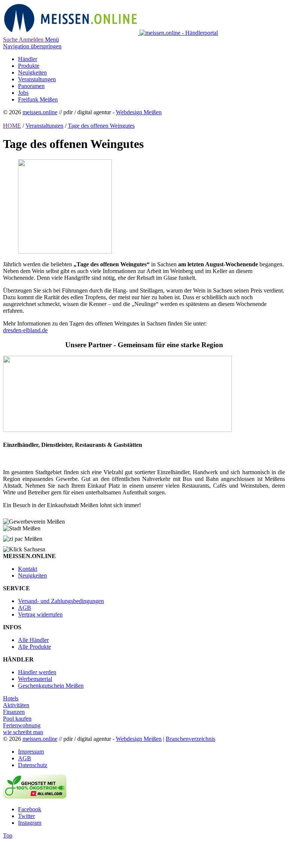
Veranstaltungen (44, 125)
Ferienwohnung (21, 725)
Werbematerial (35, 679)
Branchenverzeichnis (190, 739)
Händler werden (37, 672)
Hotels (10, 698)
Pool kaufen (17, 718)
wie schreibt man (23, 732)
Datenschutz (32, 765)
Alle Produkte (34, 646)
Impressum (31, 751)
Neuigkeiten (32, 575)
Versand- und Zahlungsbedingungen (61, 601)
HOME (12, 125)
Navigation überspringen (32, 46)
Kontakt (27, 569)
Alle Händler (33, 640)
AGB (24, 608)
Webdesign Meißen (139, 112)
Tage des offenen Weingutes (101, 125)
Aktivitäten (16, 705)
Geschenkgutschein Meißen (51, 685)
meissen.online (39, 112)
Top (7, 835)
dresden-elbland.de (25, 330)
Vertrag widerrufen (40, 614)
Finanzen (14, 712)
